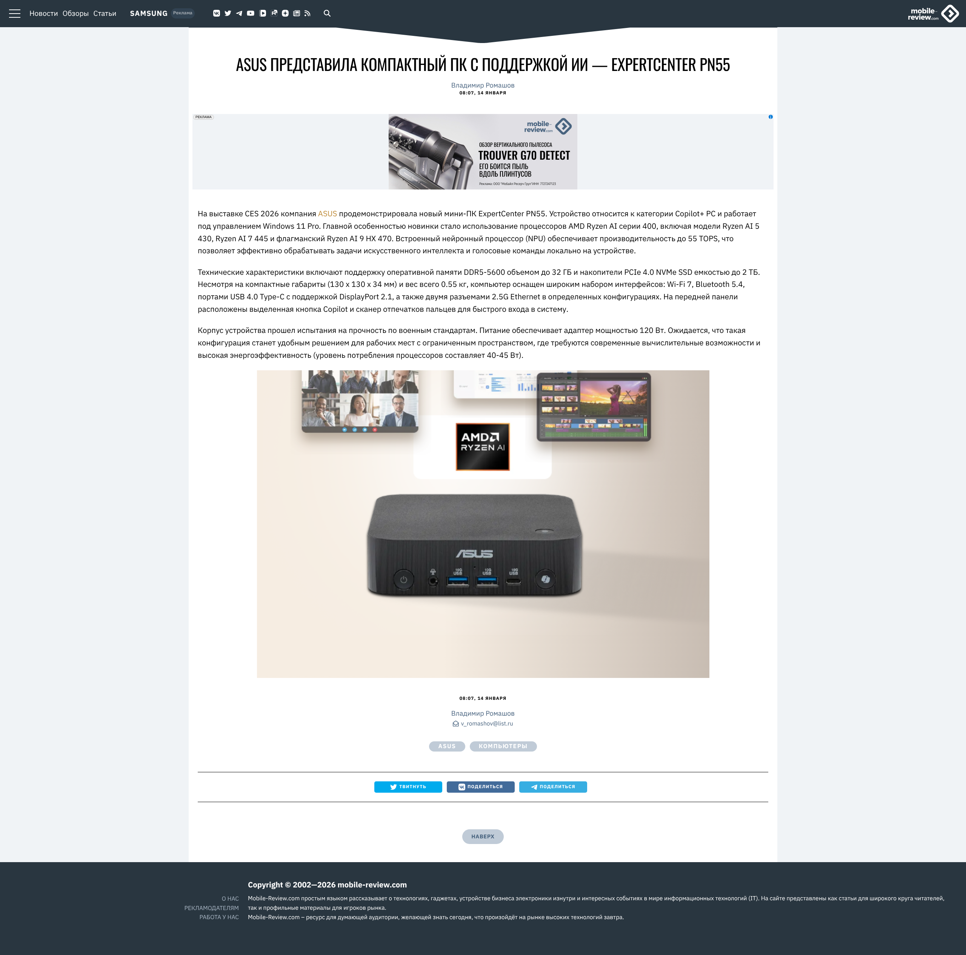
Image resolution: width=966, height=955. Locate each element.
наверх (483, 836)
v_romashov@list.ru (487, 724)
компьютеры (503, 746)
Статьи (105, 13)
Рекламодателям (211, 908)
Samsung (149, 13)
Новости (43, 13)
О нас (230, 899)
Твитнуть (412, 787)
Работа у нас (219, 917)
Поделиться (485, 787)
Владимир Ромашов (483, 85)
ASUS (326, 213)
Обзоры (76, 13)
